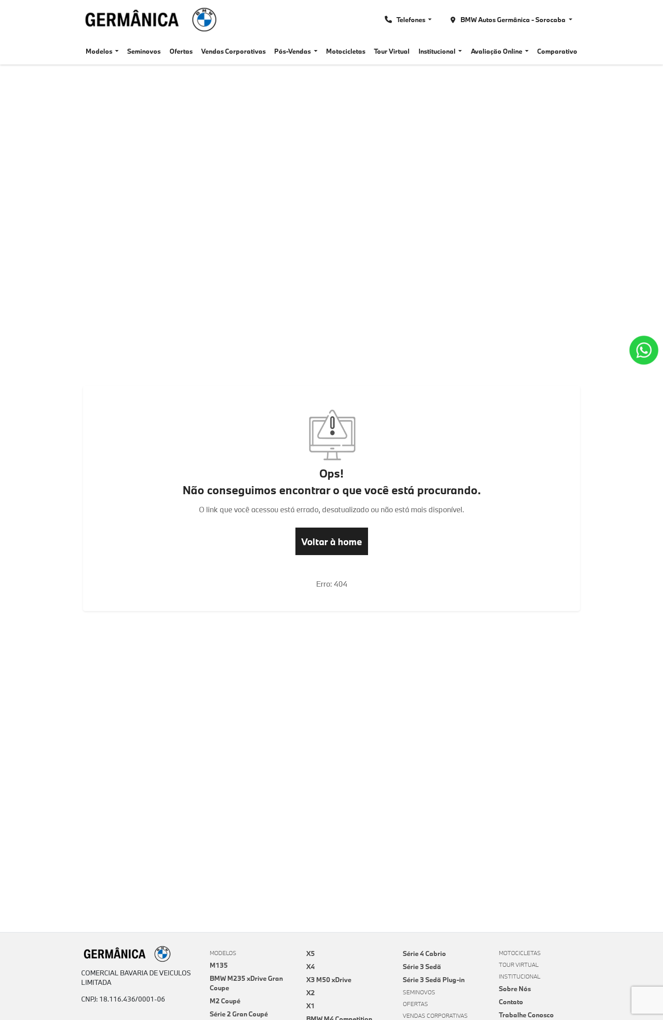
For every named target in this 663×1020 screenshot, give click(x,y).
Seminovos (144, 51)
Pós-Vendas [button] (293, 51)
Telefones (411, 19)
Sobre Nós (515, 988)
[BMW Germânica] (151, 20)
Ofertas (181, 51)
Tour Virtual (392, 51)
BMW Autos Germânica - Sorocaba (513, 19)
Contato (511, 1001)
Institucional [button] (438, 51)
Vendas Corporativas (233, 51)
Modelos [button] (100, 51)
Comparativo (557, 51)
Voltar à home (331, 541)
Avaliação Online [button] (497, 51)
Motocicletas (345, 51)
